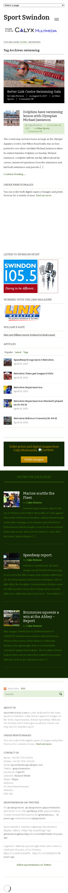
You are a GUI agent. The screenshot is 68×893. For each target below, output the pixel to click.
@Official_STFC (35, 811)
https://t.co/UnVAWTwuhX (38, 834)
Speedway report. (37, 555)
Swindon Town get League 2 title (33, 373)
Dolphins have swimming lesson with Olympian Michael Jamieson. (43, 116)
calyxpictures (38, 818)
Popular (9, 352)
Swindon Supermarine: (28, 387)
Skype (15, 779)
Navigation (56, 19)
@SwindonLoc (46, 814)
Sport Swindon (27, 17)
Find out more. (44, 195)
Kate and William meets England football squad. (29, 334)
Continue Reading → (15, 174)
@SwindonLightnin (14, 834)
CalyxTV (20, 772)
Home (23, 42)
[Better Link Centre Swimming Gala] (34, 85)
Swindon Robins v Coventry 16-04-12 (35, 418)
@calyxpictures (15, 807)
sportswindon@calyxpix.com (27, 765)
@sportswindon (21, 768)
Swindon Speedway (34, 477)
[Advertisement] (26, 224)
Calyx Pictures (17, 96)
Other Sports (43, 128)
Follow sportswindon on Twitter (34, 864)
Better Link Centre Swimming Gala (34, 92)
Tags (25, 352)
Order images (34, 459)
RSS (23, 688)
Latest (18, 352)
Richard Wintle (22, 775)
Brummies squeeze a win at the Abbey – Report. (41, 616)
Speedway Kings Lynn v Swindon (34, 359)
